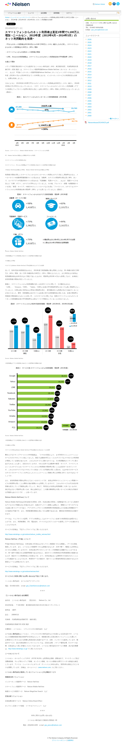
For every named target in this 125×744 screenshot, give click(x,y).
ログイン (69, 13)
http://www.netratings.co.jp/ (17, 649)
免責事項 (70, 740)
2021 (89, 54)
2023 (89, 48)
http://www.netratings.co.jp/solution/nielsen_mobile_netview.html (27, 534)
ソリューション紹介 (14, 13)
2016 (89, 69)
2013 (89, 78)
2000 (89, 116)
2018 (89, 63)
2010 (89, 86)
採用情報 (56, 13)
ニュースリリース (24, 17)
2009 (89, 89)
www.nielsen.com (44, 667)
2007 (89, 95)
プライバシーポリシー (59, 740)
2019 (89, 60)
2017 (89, 66)
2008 (89, 92)
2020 (89, 57)
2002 (89, 110)
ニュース (31, 13)
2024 (89, 45)
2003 (89, 107)
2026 (89, 39)
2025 (89, 42)
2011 (89, 83)
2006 (89, 98)
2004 (89, 104)
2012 (89, 80)
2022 (89, 51)
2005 (89, 101)
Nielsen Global (100, 4)
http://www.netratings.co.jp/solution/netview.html (22, 571)
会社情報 (43, 13)
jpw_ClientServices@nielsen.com (38, 586)
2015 (89, 72)
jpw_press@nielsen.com (53, 725)
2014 (89, 75)
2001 (89, 113)
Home (7, 17)
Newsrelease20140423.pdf (98, 122)
